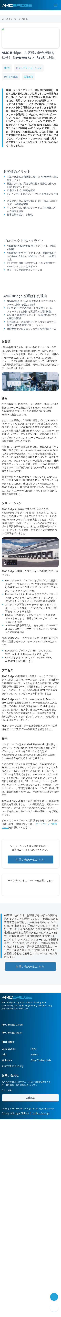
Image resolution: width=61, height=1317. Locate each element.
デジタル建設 (11, 76)
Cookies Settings (40, 1113)
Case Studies (9, 1048)
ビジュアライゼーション (29, 67)
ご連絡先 (30, 1097)
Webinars (7, 1060)
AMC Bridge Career (13, 1024)
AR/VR (7, 67)
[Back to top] (54, 1308)
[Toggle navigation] (55, 5)
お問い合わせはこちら (30, 859)
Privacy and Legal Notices (15, 1113)
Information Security (12, 1066)
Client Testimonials (40, 1060)
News (33, 1048)
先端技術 (28, 76)
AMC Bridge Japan (12, 1032)
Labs (4, 1054)
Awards (34, 1054)
